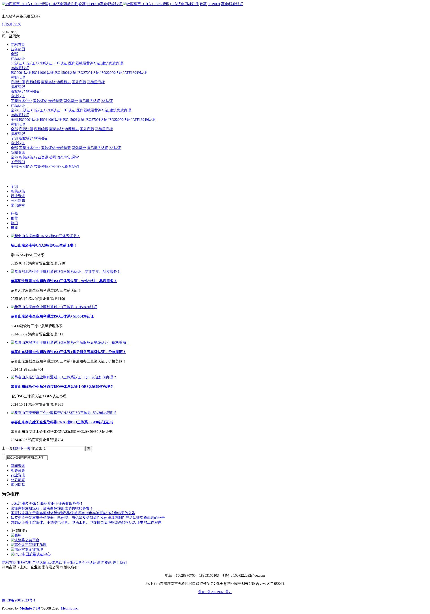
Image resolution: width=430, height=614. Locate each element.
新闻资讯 (18, 466)
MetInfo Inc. (70, 608)
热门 (14, 223)
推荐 (14, 218)
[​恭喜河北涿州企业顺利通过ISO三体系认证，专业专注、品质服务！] (65, 271)
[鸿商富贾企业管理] (27, 549)
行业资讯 (18, 196)
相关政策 (18, 191)
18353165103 (12, 24)
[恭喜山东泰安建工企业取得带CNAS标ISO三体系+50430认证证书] (63, 413)
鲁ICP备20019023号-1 (215, 592)
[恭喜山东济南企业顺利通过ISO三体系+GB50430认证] (54, 307)
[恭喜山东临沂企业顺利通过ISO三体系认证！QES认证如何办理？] (64, 377)
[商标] (16, 535)
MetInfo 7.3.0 (30, 608)
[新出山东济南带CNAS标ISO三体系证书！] (45, 236)
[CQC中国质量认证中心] (31, 554)
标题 (14, 213)
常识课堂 (18, 205)
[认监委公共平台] (25, 540)
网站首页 (18, 44)
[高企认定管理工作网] (29, 545)
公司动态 (18, 201)
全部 (14, 54)
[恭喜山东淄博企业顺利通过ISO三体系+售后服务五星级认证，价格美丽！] (70, 342)
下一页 (25, 448)
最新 (14, 228)
